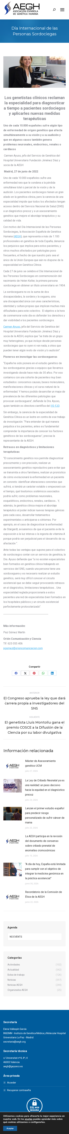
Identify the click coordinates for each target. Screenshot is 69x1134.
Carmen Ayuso (11, 326)
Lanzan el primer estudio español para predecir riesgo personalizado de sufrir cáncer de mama (44, 815)
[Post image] (12, 766)
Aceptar (10, 1128)
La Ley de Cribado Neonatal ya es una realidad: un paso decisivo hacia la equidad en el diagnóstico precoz (45, 787)
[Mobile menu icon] (62, 9)
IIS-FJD (55, 405)
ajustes (28, 1119)
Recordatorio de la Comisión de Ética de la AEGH (43, 894)
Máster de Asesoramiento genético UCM (40, 763)
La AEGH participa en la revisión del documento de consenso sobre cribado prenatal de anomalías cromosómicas (43, 843)
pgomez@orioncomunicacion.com (23, 648)
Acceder (11, 1082)
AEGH (17, 236)
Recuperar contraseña (19, 1090)
